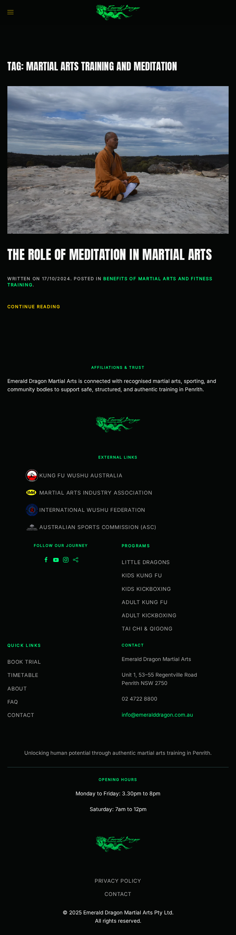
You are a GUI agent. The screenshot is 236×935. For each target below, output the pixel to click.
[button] (10, 12)
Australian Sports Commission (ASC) (97, 527)
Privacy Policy (118, 881)
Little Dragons (146, 562)
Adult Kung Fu (144, 602)
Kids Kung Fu (142, 575)
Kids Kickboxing (146, 589)
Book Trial (24, 662)
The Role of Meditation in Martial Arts (109, 254)
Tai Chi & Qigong (147, 629)
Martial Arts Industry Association (95, 493)
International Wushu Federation (92, 510)
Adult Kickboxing (149, 615)
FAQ (12, 702)
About (17, 689)
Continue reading (33, 306)
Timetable (22, 675)
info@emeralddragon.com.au (157, 715)
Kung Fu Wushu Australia (80, 475)
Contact (20, 715)
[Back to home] (118, 12)
